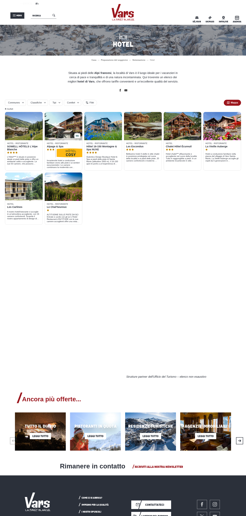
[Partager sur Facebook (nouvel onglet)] (120, 91)
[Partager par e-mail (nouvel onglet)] (125, 91)
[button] (36, 4)
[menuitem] (123, 12)
